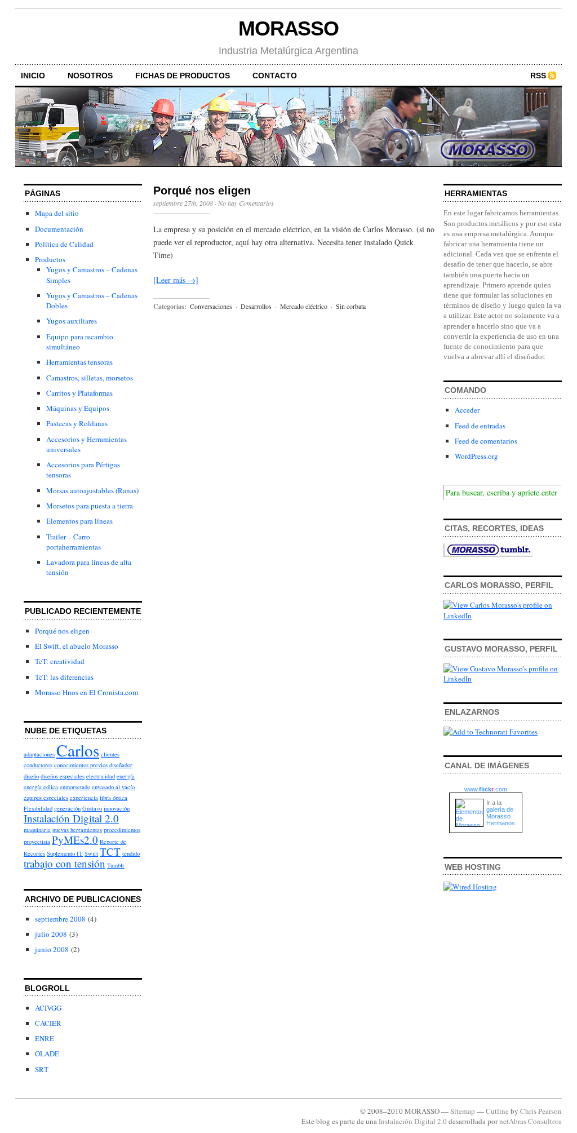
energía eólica (41, 787)
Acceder (467, 410)
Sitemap (462, 1111)
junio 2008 (52, 949)
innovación (117, 808)
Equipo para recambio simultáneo (79, 341)
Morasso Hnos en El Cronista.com (86, 692)
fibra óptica (113, 798)
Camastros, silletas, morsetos (89, 378)
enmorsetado (75, 787)
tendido (131, 853)
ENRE (44, 1038)
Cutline (497, 1111)
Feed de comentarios (486, 441)
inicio (33, 75)
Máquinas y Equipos (77, 408)
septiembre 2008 (60, 919)
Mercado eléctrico (303, 306)
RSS (538, 75)
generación (67, 808)
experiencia (84, 798)
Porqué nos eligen (62, 631)
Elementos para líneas (79, 521)
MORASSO (288, 28)
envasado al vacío (113, 787)
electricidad (100, 776)
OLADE (47, 1053)
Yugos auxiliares (71, 321)
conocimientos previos (81, 765)
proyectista (37, 842)
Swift (91, 853)
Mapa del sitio (57, 213)
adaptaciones (39, 754)
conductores (38, 765)
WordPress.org (476, 456)
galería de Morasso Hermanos (500, 816)
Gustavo (92, 808)
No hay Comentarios (246, 202)
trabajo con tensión (64, 863)
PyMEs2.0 (75, 840)
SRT (41, 1069)
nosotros (90, 75)
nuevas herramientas (77, 830)
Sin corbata (351, 306)
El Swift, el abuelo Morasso (76, 646)
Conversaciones (211, 306)
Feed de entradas (480, 426)
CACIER (48, 1023)
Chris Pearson (541, 1111)
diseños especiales (63, 776)
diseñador (120, 765)
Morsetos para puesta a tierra (89, 506)
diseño (31, 776)
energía (126, 776)
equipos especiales (46, 798)
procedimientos (122, 830)
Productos (50, 259)
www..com (485, 789)
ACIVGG (48, 1008)
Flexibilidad (38, 808)
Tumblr (116, 865)
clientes (110, 754)
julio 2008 (51, 934)
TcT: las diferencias (64, 677)
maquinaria (37, 830)
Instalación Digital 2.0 (71, 818)
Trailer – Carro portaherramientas (73, 542)
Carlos (77, 750)
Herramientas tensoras (79, 362)
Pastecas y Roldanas (77, 423)
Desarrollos (256, 306)
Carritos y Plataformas (79, 393)
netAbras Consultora (530, 1121)
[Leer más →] (175, 280)
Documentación (59, 229)
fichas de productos (182, 75)
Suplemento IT (65, 853)
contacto (274, 75)
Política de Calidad (64, 244)
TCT (110, 851)
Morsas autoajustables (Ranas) (92, 490)
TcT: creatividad (60, 661)
